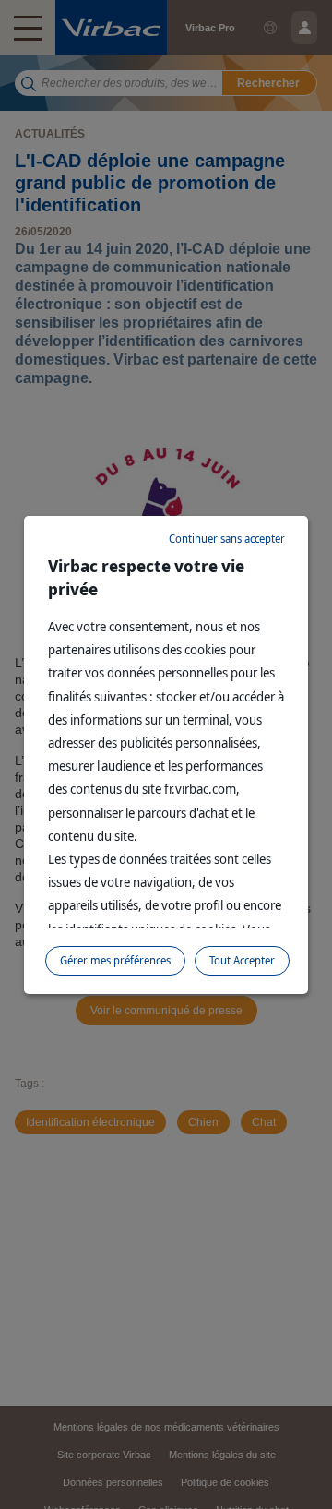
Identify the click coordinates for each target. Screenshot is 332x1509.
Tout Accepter (242, 960)
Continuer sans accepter (227, 538)
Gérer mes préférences (115, 960)
